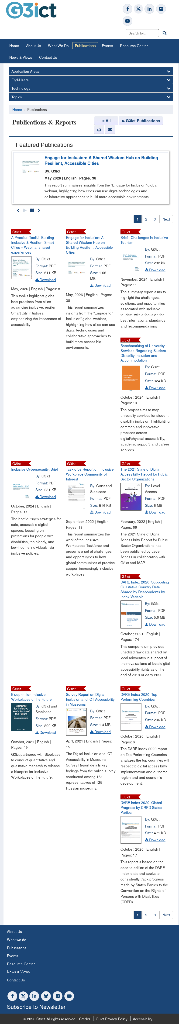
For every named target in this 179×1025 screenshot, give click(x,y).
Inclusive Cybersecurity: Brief (34, 469)
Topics (16, 96)
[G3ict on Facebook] (127, 8)
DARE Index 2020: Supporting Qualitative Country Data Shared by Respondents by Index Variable (144, 589)
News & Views (20, 57)
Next (166, 218)
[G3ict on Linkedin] (149, 8)
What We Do (58, 45)
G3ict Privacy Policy (111, 1018)
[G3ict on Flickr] (161, 8)
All (108, 120)
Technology (20, 88)
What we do (16, 939)
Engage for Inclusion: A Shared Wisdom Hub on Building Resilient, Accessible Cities (101, 160)
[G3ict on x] (138, 8)
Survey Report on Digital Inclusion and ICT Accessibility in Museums (90, 699)
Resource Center (134, 45)
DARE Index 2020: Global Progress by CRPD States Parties (141, 807)
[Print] (99, 129)
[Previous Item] (18, 210)
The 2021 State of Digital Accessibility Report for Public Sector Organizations (144, 473)
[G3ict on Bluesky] (46, 996)
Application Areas (25, 71)
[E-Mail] (110, 129)
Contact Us (48, 57)
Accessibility (142, 1018)
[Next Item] (39, 210)
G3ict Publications (143, 120)
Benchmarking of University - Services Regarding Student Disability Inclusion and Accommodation (143, 353)
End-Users (20, 79)
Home (14, 45)
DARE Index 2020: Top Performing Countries (138, 697)
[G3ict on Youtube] (127, 21)
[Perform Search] (164, 33)
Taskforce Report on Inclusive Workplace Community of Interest (90, 473)
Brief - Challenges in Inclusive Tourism (144, 240)
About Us (33, 45)
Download (47, 279)
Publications (85, 45)
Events (107, 45)
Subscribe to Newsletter (36, 1006)
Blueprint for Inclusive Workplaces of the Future (31, 697)
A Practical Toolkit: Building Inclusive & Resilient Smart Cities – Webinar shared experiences (32, 245)
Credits (84, 1018)
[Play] (25, 210)
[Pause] (32, 210)
